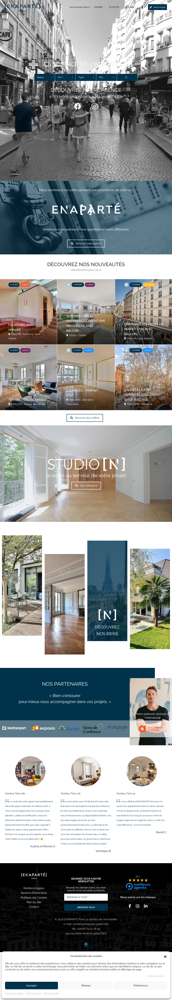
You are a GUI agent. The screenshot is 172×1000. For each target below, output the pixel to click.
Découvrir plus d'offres (87, 418)
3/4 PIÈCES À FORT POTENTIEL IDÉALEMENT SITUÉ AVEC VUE (142, 394)
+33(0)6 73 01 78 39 (88, 928)
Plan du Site (34, 902)
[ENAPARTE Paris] (22, 7)
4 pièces (88, 350)
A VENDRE (77, 285)
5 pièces (90, 285)
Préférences (141, 985)
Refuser (86, 985)
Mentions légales (33, 993)
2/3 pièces (149, 285)
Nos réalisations (88, 485)
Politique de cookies (14, 993)
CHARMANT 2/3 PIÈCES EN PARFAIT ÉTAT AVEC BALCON (143, 329)
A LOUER (14, 285)
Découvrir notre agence (88, 243)
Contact (34, 906)
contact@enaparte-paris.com (91, 924)
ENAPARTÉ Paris (74, 919)
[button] (165, 956)
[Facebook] (77, 106)
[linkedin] (145, 906)
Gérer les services (155, 976)
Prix (101, 77)
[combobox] (44, 77)
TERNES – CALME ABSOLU (27, 399)
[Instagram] (94, 106)
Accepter (31, 985)
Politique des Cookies (34, 897)
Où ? (60, 77)
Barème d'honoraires (34, 892)
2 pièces (25, 285)
